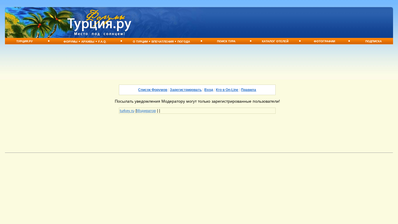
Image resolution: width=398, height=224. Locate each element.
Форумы (71, 41)
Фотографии (324, 41)
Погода (183, 41)
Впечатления (163, 41)
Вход (208, 90)
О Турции (140, 41)
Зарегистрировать (186, 90)
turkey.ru (127, 110)
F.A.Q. (102, 41)
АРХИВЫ (87, 41)
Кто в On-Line (227, 90)
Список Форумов (152, 90)
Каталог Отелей (275, 41)
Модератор (146, 110)
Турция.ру (24, 41)
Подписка (373, 41)
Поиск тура (226, 41)
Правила (248, 90)
